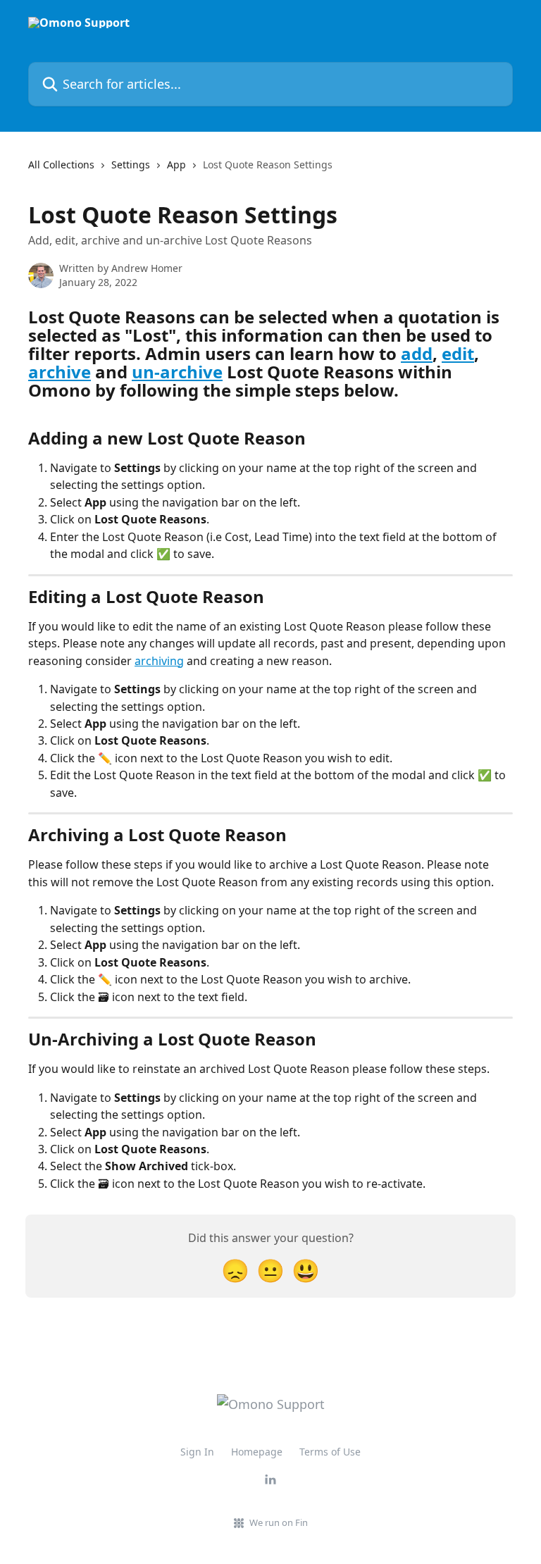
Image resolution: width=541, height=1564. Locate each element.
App (176, 164)
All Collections (61, 164)
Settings (130, 164)
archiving (159, 661)
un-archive (177, 371)
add (417, 353)
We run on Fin (278, 1522)
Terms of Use (330, 1451)
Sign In (197, 1451)
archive (59, 371)
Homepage (256, 1451)
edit (458, 353)
